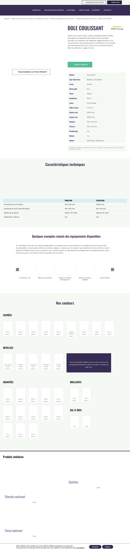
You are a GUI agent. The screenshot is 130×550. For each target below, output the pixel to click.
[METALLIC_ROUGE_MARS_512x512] (58, 354)
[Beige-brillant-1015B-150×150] (74, 388)
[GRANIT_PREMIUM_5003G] (46, 388)
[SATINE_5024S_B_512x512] (109, 321)
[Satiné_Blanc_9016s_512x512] (20, 321)
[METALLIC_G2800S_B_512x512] (46, 354)
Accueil (6, 18)
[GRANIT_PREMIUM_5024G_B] (33, 388)
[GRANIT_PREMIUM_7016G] (8, 424)
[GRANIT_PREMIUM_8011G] (20, 406)
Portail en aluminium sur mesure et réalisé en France (30, 18)
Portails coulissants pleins (105, 147)
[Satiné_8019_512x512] (58, 321)
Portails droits (118, 147)
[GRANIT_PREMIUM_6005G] (8, 406)
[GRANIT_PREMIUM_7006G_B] (33, 406)
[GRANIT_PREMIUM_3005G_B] (20, 388)
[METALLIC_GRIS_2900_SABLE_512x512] (8, 354)
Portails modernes (75, 149)
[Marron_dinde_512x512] (71, 321)
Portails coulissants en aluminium (62, 18)
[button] (117, 10)
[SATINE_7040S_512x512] (33, 321)
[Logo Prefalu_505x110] (14, 9)
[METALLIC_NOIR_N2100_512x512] (33, 354)
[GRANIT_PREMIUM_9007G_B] (46, 406)
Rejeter (107, 547)
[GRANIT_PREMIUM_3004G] (8, 388)
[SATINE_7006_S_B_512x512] (96, 321)
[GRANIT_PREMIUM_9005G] (33, 424)
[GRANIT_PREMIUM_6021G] (58, 388)
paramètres (80, 548)
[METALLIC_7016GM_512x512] (20, 354)
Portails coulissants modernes (86, 18)
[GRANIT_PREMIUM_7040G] (58, 406)
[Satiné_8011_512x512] (84, 321)
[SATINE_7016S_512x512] (46, 321)
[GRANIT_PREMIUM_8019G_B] (20, 424)
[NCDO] (86, 417)
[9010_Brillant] (8, 321)
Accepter (95, 547)
